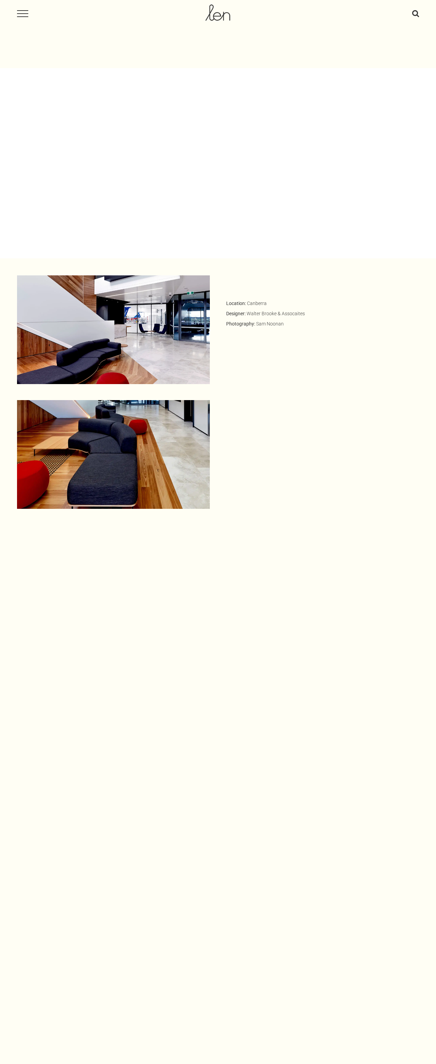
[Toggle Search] (415, 13)
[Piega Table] (323, 874)
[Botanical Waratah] (113, 874)
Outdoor (130, 886)
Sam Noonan (270, 323)
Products (313, 886)
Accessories (101, 886)
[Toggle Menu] (23, 13)
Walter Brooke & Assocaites (276, 313)
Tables (336, 886)
